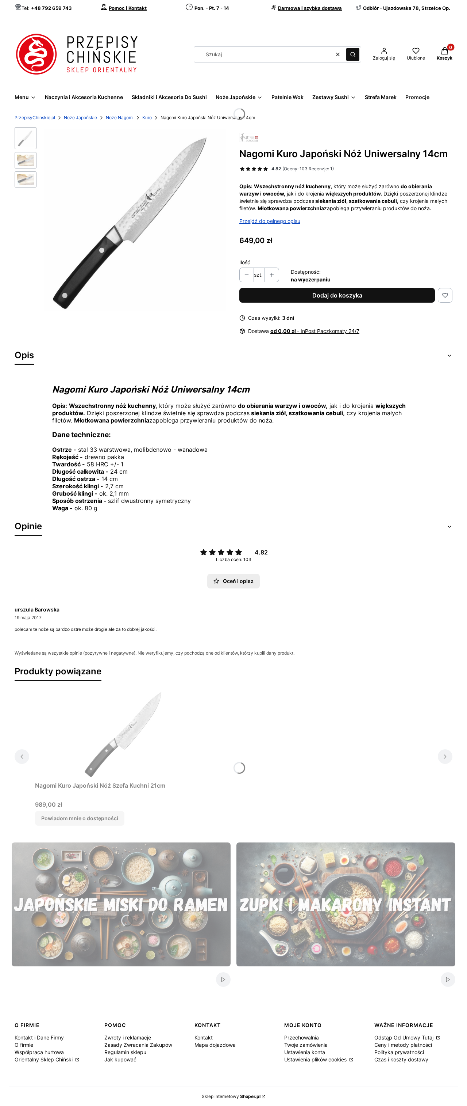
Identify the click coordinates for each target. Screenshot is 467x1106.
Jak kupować (120, 1059)
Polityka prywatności (399, 1052)
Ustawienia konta (304, 1052)
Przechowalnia (301, 1037)
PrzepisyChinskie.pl (35, 117)
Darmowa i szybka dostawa (310, 8)
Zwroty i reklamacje (127, 1037)
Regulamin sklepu (125, 1052)
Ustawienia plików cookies (316, 1059)
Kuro (147, 117)
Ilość (244, 262)
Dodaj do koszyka (337, 295)
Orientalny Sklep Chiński (44, 1059)
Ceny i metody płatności (403, 1045)
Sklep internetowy (231, 1096)
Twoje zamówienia (306, 1045)
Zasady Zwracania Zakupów (138, 1045)
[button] (352, 54)
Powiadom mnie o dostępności (79, 818)
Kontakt (203, 1037)
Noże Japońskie (80, 117)
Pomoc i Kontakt (128, 8)
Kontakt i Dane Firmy (39, 1037)
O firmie (24, 1045)
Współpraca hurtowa (39, 1052)
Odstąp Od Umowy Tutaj (404, 1037)
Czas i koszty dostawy (401, 1059)
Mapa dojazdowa (215, 1045)
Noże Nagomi (120, 117)
